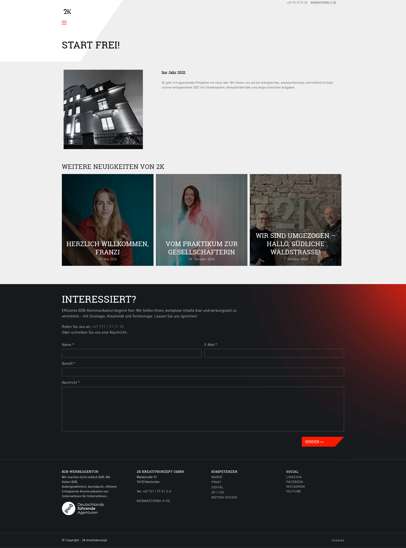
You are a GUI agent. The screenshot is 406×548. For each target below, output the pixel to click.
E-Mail (210, 345)
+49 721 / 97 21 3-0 (156, 491)
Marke (217, 477)
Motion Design (224, 497)
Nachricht (70, 382)
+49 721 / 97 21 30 (108, 327)
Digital (217, 487)
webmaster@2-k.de (323, 3)
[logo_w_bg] (77, 12)
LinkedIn (294, 477)
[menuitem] (297, 3)
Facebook (294, 482)
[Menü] (65, 23)
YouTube (293, 491)
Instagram (295, 486)
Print (216, 482)
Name (68, 345)
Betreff (68, 364)
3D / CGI (217, 492)
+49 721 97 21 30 (297, 3)
